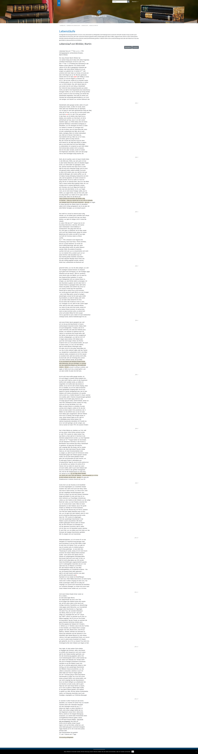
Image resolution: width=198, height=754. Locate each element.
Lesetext (135, 47)
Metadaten (128, 47)
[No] (196, 752)
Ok (132, 751)
